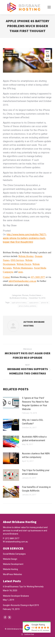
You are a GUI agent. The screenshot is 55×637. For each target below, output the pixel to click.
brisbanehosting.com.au (17, 541)
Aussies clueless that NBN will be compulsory (36, 455)
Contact (6, 276)
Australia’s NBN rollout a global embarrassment (34, 438)
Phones (9, 51)
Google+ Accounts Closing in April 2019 (21, 605)
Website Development (13, 564)
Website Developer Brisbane (16, 596)
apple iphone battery (19, 302)
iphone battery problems (27, 306)
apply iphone (34, 302)
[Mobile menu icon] (49, 7)
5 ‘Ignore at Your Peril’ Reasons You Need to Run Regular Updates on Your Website (35, 404)
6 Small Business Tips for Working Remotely (23, 586)
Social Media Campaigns (14, 554)
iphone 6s (44, 302)
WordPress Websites (12, 574)
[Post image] (11, 403)
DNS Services (17, 260)
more (20, 271)
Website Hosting (26, 256)
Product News (11, 55)
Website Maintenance (23, 267)
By (18, 298)
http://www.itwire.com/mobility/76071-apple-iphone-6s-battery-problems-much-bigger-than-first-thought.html (25, 238)
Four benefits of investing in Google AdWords (36, 489)
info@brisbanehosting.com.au (22, 280)
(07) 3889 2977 (38, 276)
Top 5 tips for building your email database (35, 472)
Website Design (24, 264)
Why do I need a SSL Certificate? (32, 422)
